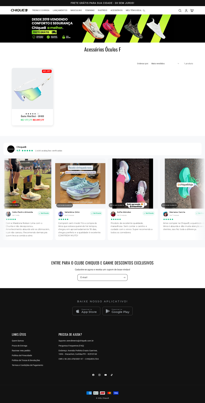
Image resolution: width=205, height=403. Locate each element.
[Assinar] (124, 277)
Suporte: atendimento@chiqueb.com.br (76, 341)
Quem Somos (18, 341)
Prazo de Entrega (19, 346)
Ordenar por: (143, 63)
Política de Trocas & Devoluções (26, 360)
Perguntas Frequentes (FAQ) (71, 346)
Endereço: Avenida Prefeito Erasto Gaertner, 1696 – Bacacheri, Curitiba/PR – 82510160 (78, 352)
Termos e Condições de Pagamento (27, 365)
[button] (180, 10)
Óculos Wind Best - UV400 (32, 116)
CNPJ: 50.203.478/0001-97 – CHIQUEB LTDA (79, 359)
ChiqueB (105, 398)
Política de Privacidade (22, 355)
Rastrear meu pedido (21, 350)
